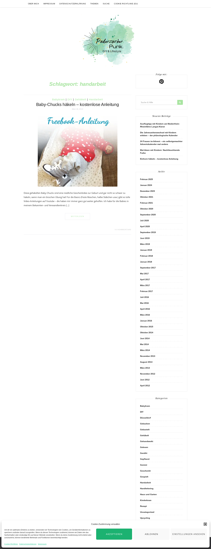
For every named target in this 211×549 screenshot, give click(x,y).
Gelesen (144, 447)
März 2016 (145, 315)
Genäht (143, 453)
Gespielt (144, 477)
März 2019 (145, 244)
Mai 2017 (144, 273)
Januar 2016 (146, 321)
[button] (205, 524)
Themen (94, 4)
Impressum (42, 544)
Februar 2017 (146, 291)
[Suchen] (180, 102)
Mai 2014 (144, 344)
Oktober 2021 (146, 197)
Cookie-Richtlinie (11, 544)
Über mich (33, 4)
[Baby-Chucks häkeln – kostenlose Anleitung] (77, 151)
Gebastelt (145, 429)
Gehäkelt (80, 99)
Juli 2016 (144, 297)
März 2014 (145, 350)
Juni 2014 (145, 338)
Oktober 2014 (146, 332)
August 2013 (146, 362)
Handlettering (146, 488)
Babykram (58, 99)
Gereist (143, 465)
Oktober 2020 (146, 209)
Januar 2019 (146, 250)
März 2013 (145, 368)
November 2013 (147, 356)
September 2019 (148, 232)
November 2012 (147, 374)
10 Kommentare (123, 229)
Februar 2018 (146, 256)
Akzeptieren (114, 534)
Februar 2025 (146, 179)
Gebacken (145, 423)
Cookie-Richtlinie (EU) (126, 4)
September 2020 (148, 214)
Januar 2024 (146, 185)
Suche (106, 4)
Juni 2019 (145, 238)
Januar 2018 (146, 262)
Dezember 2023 (147, 191)
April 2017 (145, 279)
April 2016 (145, 309)
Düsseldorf (145, 418)
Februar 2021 (146, 203)
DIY (69, 99)
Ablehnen (151, 534)
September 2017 (148, 268)
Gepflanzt (145, 459)
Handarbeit (96, 99)
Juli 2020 (144, 220)
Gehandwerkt (146, 441)
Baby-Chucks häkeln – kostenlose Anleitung (77, 104)
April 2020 (145, 226)
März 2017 (145, 285)
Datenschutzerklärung (27, 544)
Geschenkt (145, 471)
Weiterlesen (77, 216)
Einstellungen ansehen (188, 534)
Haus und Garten (148, 494)
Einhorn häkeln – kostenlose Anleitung (159, 159)
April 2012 (145, 385)
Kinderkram (145, 500)
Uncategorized (147, 512)
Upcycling (145, 518)
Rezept (143, 506)
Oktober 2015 (146, 326)
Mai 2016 (144, 303)
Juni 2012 (145, 380)
